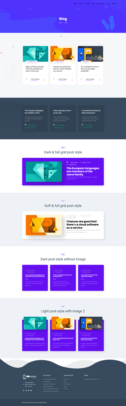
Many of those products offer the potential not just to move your (35, 69)
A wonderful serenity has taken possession (91, 112)
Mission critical (59, 61)
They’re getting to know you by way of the (62, 275)
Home (75, 3)
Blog (93, 3)
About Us (87, 3)
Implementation (32, 61)
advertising (86, 61)
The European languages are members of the (34, 112)
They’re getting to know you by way (62, 112)
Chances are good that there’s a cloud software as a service (62, 69)
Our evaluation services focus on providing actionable (89, 69)
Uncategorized (72, 164)
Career (108, 3)
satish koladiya (35, 79)
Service (81, 3)
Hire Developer (100, 3)
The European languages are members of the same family (83, 171)
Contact (114, 3)
